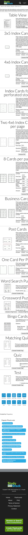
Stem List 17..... (18, 6)
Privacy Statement (14, 506)
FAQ (18, 500)
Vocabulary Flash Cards (9, 440)
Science (8, 6)
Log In (24, 3)
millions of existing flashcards (14, 521)
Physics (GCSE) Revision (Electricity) (12, 426)
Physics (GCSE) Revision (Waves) (11, 446)
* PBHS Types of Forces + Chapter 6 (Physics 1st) (12, 430)
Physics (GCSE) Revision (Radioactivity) (13, 457)
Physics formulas (7, 437)
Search (2, 6)
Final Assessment (7, 423)
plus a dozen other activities (14, 528)
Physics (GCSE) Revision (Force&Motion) (14, 434)
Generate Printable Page (17, 293)
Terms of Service (14, 503)
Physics (12, 6)
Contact (14, 509)
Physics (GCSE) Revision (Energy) (11, 443)
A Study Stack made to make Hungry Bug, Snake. (14, 453)
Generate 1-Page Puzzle (11, 311)
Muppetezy (9, 414)
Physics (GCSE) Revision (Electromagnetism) (9, 460)
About (10, 500)
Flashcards (18, 497)
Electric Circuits (7, 449)
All (5, 6)
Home (8, 497)
